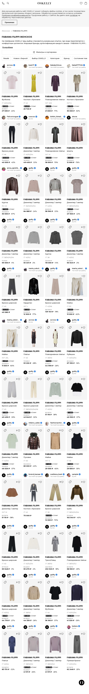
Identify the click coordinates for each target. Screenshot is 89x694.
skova (74, 117)
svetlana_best (56, 474)
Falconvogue (12, 117)
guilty (31, 168)
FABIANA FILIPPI (10, 96)
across (10, 65)
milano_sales (34, 423)
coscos (32, 117)
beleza (75, 626)
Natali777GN (77, 65)
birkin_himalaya (56, 117)
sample (75, 474)
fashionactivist (56, 423)
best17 (31, 65)
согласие (74, 15)
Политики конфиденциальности (16, 15)
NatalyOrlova (55, 65)
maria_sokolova (35, 268)
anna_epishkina (13, 168)
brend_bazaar (35, 474)
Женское (6, 31)
